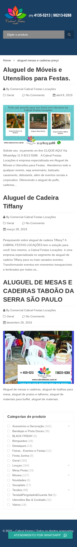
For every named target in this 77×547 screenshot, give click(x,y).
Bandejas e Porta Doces (28, 431)
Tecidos (17, 490)
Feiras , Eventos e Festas (29, 450)
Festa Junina (20, 455)
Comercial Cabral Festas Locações (33, 89)
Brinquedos (19, 441)
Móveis (17, 475)
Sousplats (18, 485)
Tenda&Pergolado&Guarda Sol (32, 494)
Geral (10, 95)
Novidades (19, 480)
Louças (17, 465)
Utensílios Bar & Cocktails (29, 499)
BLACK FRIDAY (22, 436)
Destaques (19, 445)
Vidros (16, 504)
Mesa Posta (20, 470)
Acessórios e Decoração (28, 426)
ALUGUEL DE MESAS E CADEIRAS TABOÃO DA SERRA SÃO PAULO (38, 291)
